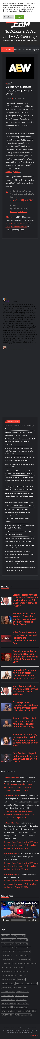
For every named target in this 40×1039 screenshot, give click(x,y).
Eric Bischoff (24, 959)
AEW (5, 936)
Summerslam (8, 999)
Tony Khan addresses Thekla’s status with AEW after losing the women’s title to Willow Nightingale (20, 441)
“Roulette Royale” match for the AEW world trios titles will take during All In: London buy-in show (19, 480)
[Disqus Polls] (20, 268)
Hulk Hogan (19, 963)
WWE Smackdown (23, 1015)
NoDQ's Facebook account (16, 226)
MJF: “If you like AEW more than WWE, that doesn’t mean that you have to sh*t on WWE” (19, 488)
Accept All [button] (19, 17)
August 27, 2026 (21, 790)
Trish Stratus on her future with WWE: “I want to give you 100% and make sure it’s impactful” (19, 504)
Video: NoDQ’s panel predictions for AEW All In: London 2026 (19, 465)
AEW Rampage (8, 940)
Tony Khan (23, 1003)
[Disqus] (20, 323)
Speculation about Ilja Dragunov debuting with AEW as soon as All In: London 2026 (20, 459)
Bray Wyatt (21, 944)
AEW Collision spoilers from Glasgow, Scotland (17, 520)
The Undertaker (9, 1003)
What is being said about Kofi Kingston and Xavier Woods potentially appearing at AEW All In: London (19, 451)
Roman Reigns (19, 987)
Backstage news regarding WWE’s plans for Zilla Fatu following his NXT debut (18, 433)
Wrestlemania (8, 1011)
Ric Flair (6, 987)
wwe (20, 1011)
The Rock (21, 999)
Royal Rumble (8, 991)
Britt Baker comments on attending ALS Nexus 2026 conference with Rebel (19, 533)
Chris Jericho (24, 952)
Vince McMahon (20, 1007)
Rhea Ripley (31, 983)
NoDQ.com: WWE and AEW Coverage (20, 34)
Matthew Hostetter (11, 777)
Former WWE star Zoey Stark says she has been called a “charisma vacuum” (20, 569)
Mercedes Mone (9, 979)
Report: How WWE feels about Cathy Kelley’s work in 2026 (19, 427)
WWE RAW (7, 1015)
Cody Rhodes (21, 956)
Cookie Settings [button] (8, 17)
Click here (9, 217)
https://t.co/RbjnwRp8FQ (21, 200)
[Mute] (33, 920)
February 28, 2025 (18, 211)
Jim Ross (6, 967)
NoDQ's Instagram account (16, 223)
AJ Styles (22, 940)
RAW (19, 983)
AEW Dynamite (18, 936)
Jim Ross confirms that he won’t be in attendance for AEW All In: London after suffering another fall (18, 512)
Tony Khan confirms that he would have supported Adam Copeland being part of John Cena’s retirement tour (19, 554)
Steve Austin (21, 995)
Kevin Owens (23, 971)
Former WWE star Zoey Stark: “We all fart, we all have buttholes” (19, 546)
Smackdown (7, 995)
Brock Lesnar (8, 948)
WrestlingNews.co (13, 171)
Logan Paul (7, 975)
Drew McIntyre (8, 959)
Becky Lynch (7, 944)
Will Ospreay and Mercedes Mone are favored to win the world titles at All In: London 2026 (19, 472)
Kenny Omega (8, 971)
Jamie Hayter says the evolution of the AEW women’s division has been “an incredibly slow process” (19, 496)
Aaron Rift (8, 98)
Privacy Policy (34, 1036)
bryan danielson (23, 948)
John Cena (19, 967)
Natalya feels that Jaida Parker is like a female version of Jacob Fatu (19, 562)
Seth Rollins (22, 991)
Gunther (6, 963)
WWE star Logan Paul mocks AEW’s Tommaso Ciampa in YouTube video (19, 526)
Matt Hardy (20, 975)
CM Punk (7, 956)
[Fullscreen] (36, 920)
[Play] (4, 920)
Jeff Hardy (32, 963)
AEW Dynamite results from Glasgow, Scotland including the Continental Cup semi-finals (20, 540)
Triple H (6, 1007)
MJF (21, 979)
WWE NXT (31, 1011)
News (9, 83)
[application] (20, 911)
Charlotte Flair (8, 952)
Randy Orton (8, 983)
